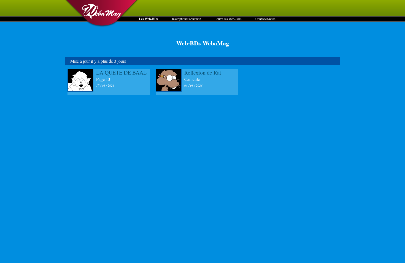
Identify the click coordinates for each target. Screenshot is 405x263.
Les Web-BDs (148, 19)
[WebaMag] (102, 26)
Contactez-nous (265, 19)
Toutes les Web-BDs (228, 19)
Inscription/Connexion (186, 19)
